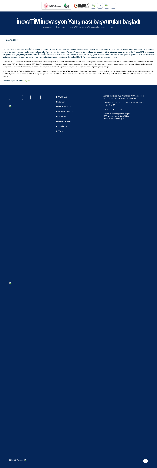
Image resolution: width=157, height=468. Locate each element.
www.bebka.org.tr (116, 119)
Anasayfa (47, 27)
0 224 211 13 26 (134, 102)
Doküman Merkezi (64, 112)
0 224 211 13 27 (118, 102)
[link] (22, 191)
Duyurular (60, 27)
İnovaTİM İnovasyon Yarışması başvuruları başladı (92, 27)
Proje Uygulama (64, 121)
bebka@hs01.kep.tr (123, 116)
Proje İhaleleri (63, 107)
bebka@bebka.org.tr (121, 113)
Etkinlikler (61, 126)
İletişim (60, 131)
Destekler (61, 116)
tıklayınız (26, 81)
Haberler (60, 102)
